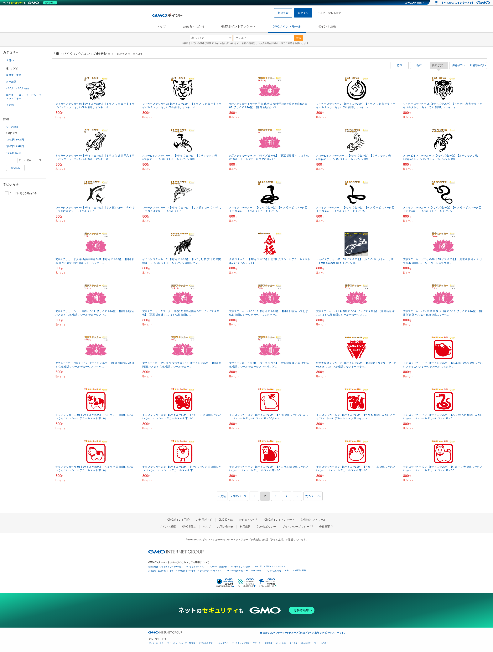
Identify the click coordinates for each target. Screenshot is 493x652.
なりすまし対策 (274, 571)
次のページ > (313, 496)
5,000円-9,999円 (15, 146)
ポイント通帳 (327, 26)
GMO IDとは (226, 519)
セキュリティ (222, 643)
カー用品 (11, 81)
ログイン (303, 12)
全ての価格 (12, 126)
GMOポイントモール (287, 26)
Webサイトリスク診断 (240, 567)
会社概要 (324, 526)
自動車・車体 (13, 75)
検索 (298, 37)
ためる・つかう (194, 26)
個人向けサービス (309, 643)
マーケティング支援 (240, 643)
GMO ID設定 (334, 13)
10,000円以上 (13, 152)
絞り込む (15, 167)
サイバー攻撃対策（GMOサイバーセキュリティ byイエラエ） (196, 571)
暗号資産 (293, 643)
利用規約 (245, 526)
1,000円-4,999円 (15, 139)
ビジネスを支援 (206, 643)
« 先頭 (222, 496)
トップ (161, 26)
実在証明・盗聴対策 (157, 571)
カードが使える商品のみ (23, 193)
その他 (10, 105)
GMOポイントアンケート (238, 26)
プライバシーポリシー (295, 526)
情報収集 (268, 643)
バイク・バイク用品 (17, 88)
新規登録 (283, 12)
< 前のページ (238, 496)
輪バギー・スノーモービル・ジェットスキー (23, 97)
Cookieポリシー (266, 526)
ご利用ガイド (204, 519)
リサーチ (257, 643)
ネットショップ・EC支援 (184, 643)
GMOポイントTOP (178, 519)
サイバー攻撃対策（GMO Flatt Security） (245, 571)
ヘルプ (321, 13)
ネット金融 (281, 643)
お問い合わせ (225, 526)
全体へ (10, 60)
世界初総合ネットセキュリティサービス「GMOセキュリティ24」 (176, 567)
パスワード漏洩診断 (218, 567)
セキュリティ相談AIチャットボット (269, 566)
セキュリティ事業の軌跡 (295, 570)
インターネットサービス (158, 643)
